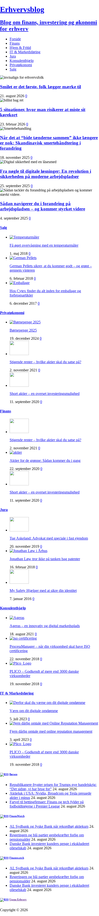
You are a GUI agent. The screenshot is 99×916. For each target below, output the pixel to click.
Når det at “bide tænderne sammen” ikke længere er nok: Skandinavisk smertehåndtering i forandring (49, 143)
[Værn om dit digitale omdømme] (47, 703)
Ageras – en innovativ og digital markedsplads (45, 626)
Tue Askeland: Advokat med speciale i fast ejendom (49, 538)
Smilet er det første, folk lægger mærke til (40, 86)
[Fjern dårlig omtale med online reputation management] (54, 723)
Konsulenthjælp (22, 61)
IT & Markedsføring (25, 52)
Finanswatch (16, 857)
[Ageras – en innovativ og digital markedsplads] (17, 618)
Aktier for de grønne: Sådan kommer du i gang (45, 460)
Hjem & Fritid (20, 48)
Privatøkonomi (21, 65)
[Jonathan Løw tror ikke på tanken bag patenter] (28, 551)
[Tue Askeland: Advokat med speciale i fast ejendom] (19, 530)
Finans (15, 43)
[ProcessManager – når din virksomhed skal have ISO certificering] (23, 638)
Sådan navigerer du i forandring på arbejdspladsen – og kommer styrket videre (42, 206)
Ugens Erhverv (18, 899)
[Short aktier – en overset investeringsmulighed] (19, 385)
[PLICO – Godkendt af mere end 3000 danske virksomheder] (20, 663)
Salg (13, 69)
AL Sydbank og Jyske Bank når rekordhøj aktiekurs (49, 826)
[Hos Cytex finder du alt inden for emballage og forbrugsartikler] (20, 283)
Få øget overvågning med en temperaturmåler (44, 245)
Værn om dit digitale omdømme (34, 711)
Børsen (13, 774)
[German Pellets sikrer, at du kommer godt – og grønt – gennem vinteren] (23, 258)
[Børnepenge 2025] (25, 322)
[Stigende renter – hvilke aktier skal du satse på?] (19, 354)
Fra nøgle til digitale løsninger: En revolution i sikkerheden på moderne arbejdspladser (45, 174)
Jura (13, 56)
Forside (15, 39)
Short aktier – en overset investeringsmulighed (45, 394)
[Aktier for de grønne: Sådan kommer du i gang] (16, 452)
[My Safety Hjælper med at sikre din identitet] (19, 582)
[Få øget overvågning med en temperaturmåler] (24, 237)
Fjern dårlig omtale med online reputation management (51, 731)
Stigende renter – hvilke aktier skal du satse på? (45, 362)
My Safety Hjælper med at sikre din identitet (43, 591)
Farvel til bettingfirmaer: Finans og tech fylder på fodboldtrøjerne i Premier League (47, 804)
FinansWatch (17, 816)
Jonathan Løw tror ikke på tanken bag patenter (45, 559)
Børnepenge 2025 (23, 330)
